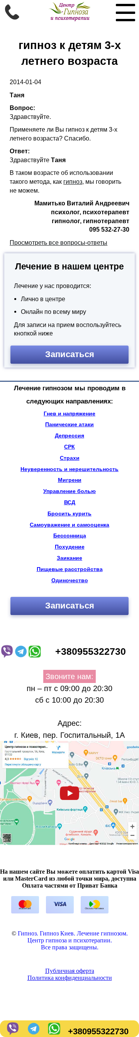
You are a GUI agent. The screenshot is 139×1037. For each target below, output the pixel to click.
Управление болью (69, 491)
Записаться (69, 354)
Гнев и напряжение (69, 413)
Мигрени (69, 480)
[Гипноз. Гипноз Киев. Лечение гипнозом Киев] (69, 19)
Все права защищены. (69, 947)
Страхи (70, 458)
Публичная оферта (69, 971)
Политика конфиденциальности (69, 977)
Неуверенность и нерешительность (69, 469)
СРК (69, 447)
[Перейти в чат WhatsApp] (53, 1031)
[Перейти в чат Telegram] (32, 1031)
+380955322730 (98, 1031)
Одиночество (69, 580)
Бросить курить (69, 513)
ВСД (69, 502)
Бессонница (69, 535)
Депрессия (69, 435)
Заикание (69, 558)
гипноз (72, 181)
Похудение (70, 547)
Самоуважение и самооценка (69, 525)
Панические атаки (69, 424)
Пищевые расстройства (70, 569)
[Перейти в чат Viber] (12, 1031)
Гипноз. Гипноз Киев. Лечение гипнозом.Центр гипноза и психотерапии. (73, 937)
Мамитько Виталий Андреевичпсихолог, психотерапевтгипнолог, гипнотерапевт (81, 212)
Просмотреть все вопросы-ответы (58, 242)
